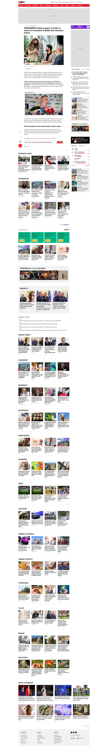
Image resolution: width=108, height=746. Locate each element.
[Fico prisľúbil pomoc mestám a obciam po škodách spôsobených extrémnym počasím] (63, 341)
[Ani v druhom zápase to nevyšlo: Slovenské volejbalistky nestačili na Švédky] (63, 490)
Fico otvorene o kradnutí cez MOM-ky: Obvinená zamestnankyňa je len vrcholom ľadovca (37, 349)
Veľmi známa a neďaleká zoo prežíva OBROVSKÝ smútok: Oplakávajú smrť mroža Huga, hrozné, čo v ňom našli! (43, 330)
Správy (21, 309)
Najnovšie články (23, 317)
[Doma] (72, 158)
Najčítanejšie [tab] (76, 69)
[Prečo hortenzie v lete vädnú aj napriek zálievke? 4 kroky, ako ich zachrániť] (63, 664)
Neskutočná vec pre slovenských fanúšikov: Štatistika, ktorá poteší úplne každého (37, 257)
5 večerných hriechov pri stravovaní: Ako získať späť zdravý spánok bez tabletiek (63, 573)
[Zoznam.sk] (74, 738)
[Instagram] (73, 733)
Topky (31, 25)
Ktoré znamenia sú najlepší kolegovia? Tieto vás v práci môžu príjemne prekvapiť (24, 548)
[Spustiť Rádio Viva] (80, 26)
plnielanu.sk (47, 453)
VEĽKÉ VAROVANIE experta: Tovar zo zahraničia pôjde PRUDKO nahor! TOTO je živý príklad (38, 323)
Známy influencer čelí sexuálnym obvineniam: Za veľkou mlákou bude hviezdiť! (37, 399)
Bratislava (59, 352)
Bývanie (21, 633)
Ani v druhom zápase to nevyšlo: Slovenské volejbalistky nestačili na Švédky (63, 497)
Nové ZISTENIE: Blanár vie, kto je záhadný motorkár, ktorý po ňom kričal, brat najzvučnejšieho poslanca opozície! (50, 349)
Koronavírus (53, 138)
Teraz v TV (74, 146)
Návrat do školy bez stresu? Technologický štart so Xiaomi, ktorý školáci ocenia (62, 257)
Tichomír (66, 2)
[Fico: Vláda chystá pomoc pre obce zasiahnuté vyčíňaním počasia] (50, 614)
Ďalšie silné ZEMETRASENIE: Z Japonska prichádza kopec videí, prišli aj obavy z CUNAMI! (63, 374)
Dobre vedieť (20, 260)
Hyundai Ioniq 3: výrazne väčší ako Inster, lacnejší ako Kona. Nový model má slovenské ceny (50, 523)
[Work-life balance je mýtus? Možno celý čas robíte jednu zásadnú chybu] (37, 540)
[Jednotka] (72, 155)
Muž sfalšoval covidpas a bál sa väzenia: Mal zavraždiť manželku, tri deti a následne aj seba (37, 167)
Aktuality (59, 552)
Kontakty (56, 732)
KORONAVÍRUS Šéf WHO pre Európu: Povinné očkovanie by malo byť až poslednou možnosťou (63, 167)
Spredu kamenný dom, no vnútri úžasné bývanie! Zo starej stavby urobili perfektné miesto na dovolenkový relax (37, 648)
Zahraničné (28, 5)
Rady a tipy (46, 575)
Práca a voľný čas (34, 551)
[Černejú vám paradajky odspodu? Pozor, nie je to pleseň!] (50, 664)
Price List (38, 741)
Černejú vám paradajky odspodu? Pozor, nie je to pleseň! (50, 671)
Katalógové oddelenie (58, 739)
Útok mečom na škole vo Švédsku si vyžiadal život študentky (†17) (37, 621)
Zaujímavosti (48, 5)
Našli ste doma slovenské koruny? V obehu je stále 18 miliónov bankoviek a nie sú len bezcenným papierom (63, 474)
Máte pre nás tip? (57, 742)
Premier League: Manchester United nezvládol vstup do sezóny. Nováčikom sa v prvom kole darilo (63, 622)
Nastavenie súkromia (24, 738)
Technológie (23, 583)
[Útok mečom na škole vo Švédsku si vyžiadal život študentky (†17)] (37, 614)
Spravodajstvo (56, 735)
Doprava (59, 526)
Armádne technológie (21, 600)
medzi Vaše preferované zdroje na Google (39, 142)
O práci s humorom (21, 551)
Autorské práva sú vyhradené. (75, 735)
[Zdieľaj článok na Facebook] (20, 137)
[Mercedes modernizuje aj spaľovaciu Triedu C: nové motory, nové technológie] (37, 515)
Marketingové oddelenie (58, 741)
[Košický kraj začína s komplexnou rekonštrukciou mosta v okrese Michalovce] (63, 515)
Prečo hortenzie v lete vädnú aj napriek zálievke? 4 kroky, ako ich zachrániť (63, 671)
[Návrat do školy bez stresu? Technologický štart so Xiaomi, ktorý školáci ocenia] (37, 442)
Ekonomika (56, 5)
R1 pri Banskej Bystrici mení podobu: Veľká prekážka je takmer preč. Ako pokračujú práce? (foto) (50, 474)
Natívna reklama (40, 742)
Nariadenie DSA (23, 742)
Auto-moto (22, 509)
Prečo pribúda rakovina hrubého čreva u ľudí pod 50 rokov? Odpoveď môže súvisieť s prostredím (50, 597)
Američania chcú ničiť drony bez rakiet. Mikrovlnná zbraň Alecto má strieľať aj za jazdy (23, 597)
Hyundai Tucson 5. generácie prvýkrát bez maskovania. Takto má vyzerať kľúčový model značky (23, 523)
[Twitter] (76, 733)
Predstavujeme (20, 527)
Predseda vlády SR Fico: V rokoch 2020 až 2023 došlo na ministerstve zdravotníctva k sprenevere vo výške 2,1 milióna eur (43, 306)
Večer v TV (81, 146)
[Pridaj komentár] (20, 132)
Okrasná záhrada (21, 673)
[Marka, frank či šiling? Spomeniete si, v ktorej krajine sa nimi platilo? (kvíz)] (37, 466)
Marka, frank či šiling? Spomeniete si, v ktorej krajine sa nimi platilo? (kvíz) (37, 473)
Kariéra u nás (23, 739)
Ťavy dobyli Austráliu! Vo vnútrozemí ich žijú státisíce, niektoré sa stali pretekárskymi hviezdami (63, 424)
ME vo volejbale (60, 501)
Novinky (46, 526)
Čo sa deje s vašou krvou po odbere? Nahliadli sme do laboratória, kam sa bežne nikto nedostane (24, 257)
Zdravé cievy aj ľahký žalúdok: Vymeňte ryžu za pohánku (50, 572)
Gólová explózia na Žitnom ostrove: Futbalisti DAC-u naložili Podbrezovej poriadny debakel (50, 498)
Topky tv (67, 5)
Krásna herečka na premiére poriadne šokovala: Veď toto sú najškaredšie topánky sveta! (38, 327)
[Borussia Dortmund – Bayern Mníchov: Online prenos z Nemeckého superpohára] (37, 490)
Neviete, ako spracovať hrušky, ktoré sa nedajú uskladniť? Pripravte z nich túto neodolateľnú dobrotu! (37, 672)
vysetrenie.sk (34, 429)
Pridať (60, 142)
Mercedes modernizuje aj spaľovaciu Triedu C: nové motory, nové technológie (37, 522)
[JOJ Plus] (72, 162)
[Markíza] (72, 149)
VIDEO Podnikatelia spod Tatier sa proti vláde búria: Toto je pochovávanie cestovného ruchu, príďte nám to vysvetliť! (24, 168)
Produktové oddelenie (58, 736)
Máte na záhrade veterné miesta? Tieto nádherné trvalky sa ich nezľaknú (24, 671)
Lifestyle (73, 5)
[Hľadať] (88, 5)
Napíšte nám (23, 741)
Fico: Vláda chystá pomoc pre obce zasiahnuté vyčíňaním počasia (50, 621)
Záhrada (46, 673)
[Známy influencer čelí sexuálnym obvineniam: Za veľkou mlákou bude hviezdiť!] (37, 391)
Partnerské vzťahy (80, 138)
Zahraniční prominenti (35, 402)
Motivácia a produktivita (48, 551)
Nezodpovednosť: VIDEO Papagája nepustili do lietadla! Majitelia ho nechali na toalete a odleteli (50, 425)
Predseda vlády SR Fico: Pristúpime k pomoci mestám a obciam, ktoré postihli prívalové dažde (59, 305)
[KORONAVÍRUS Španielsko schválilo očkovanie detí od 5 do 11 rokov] (50, 160)
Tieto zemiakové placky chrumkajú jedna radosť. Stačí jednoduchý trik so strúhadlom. (23, 573)
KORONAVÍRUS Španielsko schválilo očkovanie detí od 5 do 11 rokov (50, 167)
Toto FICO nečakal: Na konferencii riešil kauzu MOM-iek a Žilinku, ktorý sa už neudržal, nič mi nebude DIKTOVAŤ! (23, 349)
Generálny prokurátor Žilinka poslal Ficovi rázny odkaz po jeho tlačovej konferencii (27, 305)
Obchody (40, 138)
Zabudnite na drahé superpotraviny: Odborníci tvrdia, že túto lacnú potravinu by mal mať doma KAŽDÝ (37, 425)
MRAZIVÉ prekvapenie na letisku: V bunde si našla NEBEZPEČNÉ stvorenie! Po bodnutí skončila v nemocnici (24, 425)
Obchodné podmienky (41, 738)
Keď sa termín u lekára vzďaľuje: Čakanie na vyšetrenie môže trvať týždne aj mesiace (50, 257)
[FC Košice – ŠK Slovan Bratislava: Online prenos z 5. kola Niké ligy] (24, 490)
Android (59, 600)
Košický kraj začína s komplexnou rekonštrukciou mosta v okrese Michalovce (63, 523)
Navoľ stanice (73, 165)
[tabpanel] (80, 83)
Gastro (35, 138)
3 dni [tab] (82, 69)
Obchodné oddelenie (57, 738)
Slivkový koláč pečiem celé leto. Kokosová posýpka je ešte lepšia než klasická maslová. (36, 573)
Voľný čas (79, 5)
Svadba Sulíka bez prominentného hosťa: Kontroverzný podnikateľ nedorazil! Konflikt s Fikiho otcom (50, 400)
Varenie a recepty (25, 559)
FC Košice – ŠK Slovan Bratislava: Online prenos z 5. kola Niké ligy (24, 497)
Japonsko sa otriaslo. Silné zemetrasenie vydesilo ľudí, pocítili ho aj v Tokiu (23, 622)
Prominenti (35, 5)
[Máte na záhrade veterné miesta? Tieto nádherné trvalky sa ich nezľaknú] (24, 664)
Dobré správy (23, 436)
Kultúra (31, 138)
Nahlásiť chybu (27, 146)
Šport (41, 5)
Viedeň (48, 138)
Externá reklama (40, 736)
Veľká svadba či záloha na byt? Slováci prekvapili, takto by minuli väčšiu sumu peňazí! (24, 473)
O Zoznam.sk (23, 732)
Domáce (21, 5)
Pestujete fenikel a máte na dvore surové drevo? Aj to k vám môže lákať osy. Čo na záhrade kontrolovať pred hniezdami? (50, 648)
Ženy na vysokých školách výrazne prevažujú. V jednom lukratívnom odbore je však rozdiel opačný (63, 548)
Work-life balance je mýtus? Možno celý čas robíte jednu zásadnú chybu (37, 548)
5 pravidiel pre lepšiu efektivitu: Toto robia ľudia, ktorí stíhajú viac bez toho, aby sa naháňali (50, 548)
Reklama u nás (39, 735)
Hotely (44, 138)
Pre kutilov (23, 657)
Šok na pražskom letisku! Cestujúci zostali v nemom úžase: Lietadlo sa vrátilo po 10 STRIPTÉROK (40, 320)
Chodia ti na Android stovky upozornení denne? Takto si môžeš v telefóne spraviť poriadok (63, 597)
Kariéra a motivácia (26, 534)
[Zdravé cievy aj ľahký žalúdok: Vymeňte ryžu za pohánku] (50, 565)
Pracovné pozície (22, 230)
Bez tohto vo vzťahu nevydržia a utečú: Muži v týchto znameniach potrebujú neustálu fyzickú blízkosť (82, 141)
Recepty (33, 676)
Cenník (38, 739)
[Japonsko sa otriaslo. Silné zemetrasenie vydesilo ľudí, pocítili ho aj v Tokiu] (24, 614)
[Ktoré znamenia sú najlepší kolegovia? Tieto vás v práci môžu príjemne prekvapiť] (24, 540)
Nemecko (33, 501)
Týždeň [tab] (87, 69)
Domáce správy (24, 335)
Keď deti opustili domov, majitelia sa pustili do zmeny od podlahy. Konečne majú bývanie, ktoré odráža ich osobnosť (63, 648)
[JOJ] (72, 152)
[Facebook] (71, 733)
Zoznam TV (24, 288)
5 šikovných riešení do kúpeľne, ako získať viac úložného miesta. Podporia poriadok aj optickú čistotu (23, 648)
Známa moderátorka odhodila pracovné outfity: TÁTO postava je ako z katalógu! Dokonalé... (23, 400)
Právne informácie (24, 735)
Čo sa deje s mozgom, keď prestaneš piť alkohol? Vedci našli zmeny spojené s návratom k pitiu (36, 597)
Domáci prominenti (21, 404)
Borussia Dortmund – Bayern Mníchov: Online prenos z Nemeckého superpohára (37, 497)
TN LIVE (21, 608)
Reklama (39, 732)
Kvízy (62, 5)
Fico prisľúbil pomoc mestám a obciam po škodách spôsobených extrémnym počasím (62, 349)
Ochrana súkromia (24, 736)
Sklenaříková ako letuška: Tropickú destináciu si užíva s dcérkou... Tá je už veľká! (63, 399)
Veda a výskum (34, 601)
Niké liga (19, 499)
